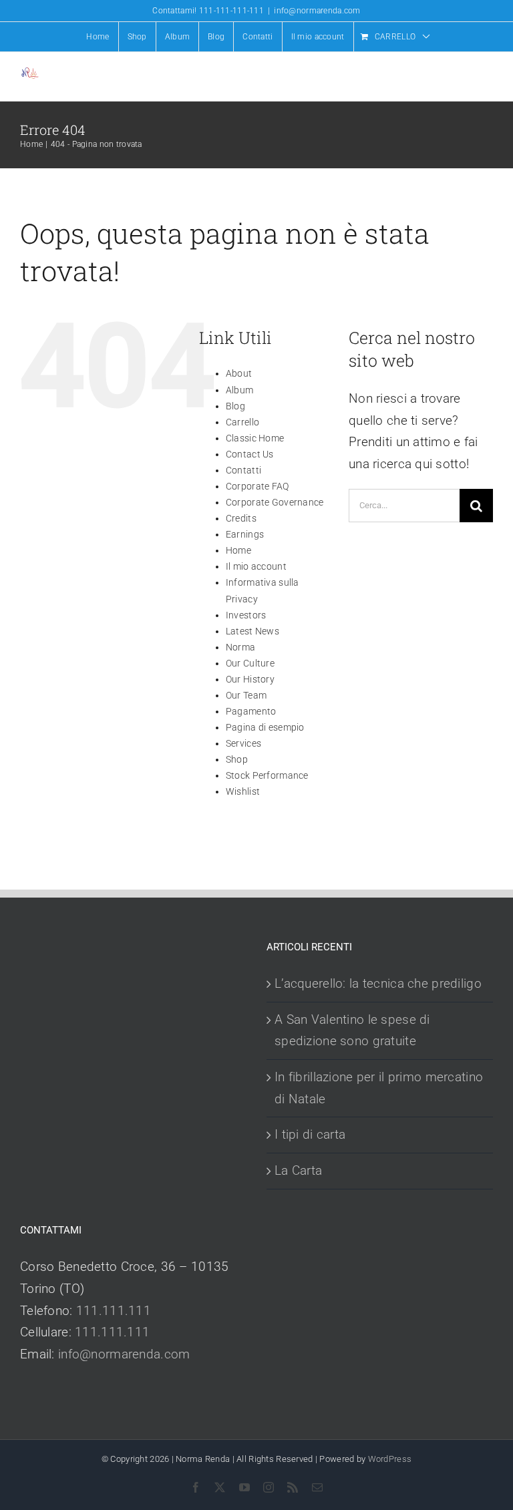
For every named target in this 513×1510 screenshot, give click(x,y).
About (239, 373)
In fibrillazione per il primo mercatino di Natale (379, 1088)
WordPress (390, 1459)
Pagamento (251, 711)
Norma (240, 647)
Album (239, 390)
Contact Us (250, 454)
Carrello (242, 422)
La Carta (298, 1170)
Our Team (246, 695)
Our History (250, 679)
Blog (235, 406)
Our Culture (250, 663)
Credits (241, 518)
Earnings (245, 534)
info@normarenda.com (317, 10)
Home (238, 550)
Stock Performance (267, 775)
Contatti (243, 470)
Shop (237, 759)
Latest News (252, 631)
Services (243, 743)
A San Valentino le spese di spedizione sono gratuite (352, 1030)
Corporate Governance (275, 502)
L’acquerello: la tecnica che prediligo (378, 983)
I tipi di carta (310, 1134)
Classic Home (255, 438)
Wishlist (243, 791)
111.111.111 (113, 1310)
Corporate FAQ (257, 486)
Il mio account (256, 566)
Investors (246, 615)
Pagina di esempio (265, 727)
